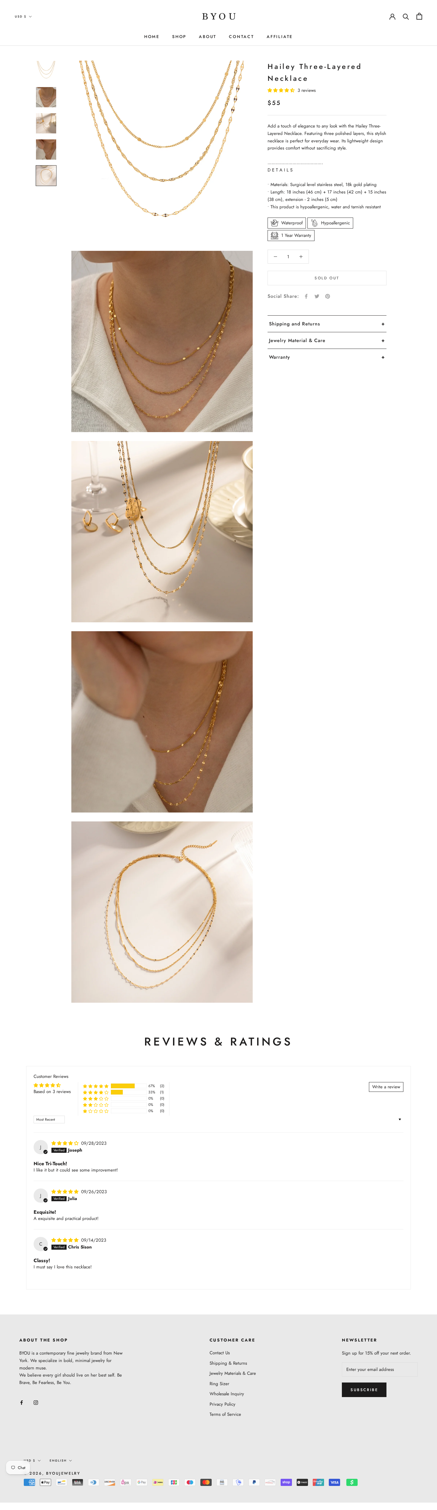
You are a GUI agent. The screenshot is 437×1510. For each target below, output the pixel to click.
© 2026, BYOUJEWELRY (52, 1473)
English (58, 1460)
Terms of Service (225, 1414)
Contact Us (220, 1353)
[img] (65, 1143)
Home (152, 37)
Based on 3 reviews (52, 1091)
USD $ (20, 16)
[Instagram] (36, 1402)
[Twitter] (317, 296)
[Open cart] (419, 16)
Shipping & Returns (228, 1363)
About (207, 37)
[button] (282, 90)
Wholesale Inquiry (227, 1394)
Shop (179, 37)
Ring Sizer (219, 1383)
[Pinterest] (327, 296)
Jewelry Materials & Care (233, 1373)
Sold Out (327, 278)
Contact (241, 37)
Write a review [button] (386, 1087)
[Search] (406, 16)
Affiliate (280, 37)
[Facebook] (306, 296)
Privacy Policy (222, 1404)
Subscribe (364, 1390)
